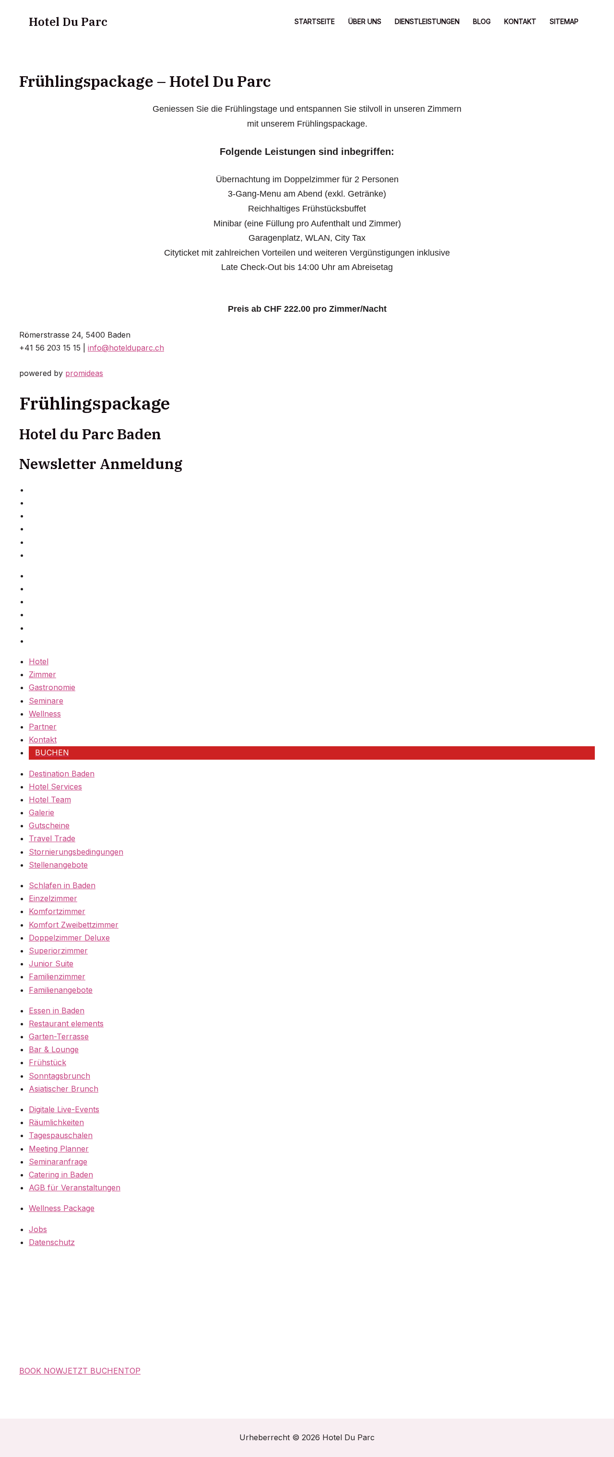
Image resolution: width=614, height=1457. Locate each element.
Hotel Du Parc (68, 21)
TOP (132, 1370)
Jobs (38, 1229)
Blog (482, 21)
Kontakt (520, 21)
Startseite (315, 21)
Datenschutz (52, 1242)
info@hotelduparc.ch (126, 347)
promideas (84, 373)
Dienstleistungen (427, 21)
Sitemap (564, 21)
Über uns (364, 21)
